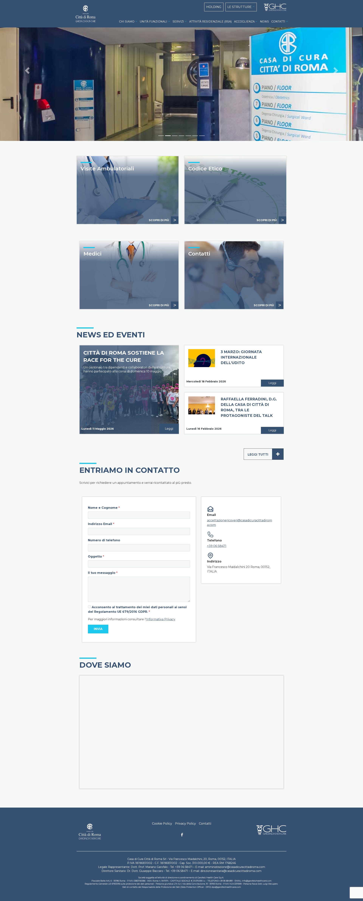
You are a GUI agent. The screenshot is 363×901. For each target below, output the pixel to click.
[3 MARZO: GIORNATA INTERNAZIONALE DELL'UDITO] (201, 362)
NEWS (264, 21)
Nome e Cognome (103, 508)
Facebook (182, 836)
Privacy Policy (185, 823)
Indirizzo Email (100, 524)
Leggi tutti (264, 454)
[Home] (273, 7)
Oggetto (95, 556)
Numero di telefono (104, 540)
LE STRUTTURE (239, 7)
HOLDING (213, 7)
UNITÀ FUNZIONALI (153, 21)
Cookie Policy (162, 823)
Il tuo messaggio (101, 573)
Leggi (169, 428)
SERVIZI (178, 21)
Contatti (205, 823)
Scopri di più (162, 220)
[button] (27, 70)
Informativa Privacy (160, 619)
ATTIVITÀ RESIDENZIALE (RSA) (210, 21)
